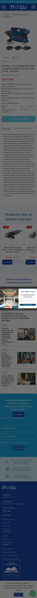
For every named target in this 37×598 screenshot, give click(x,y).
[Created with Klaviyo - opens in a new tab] (18, 308)
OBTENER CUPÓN (28, 304)
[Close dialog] (36, 289)
